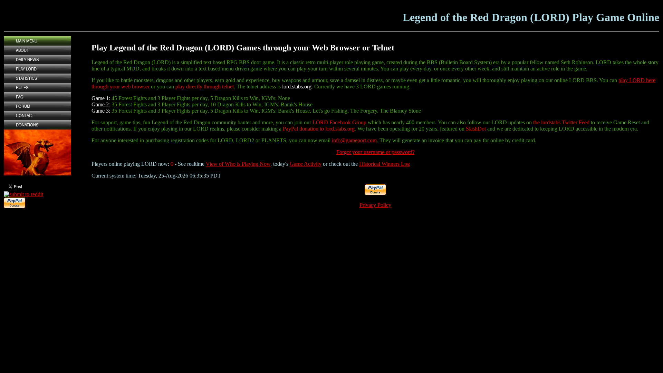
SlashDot (476, 129)
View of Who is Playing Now (238, 164)
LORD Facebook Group (339, 122)
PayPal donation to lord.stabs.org (319, 129)
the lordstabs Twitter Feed (561, 122)
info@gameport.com (354, 140)
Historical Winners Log (384, 164)
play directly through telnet (204, 86)
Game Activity (305, 164)
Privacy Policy (375, 205)
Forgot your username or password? (375, 152)
